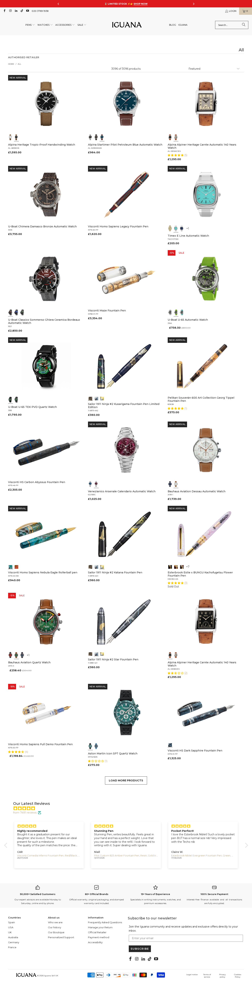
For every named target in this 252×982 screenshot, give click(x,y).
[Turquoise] (176, 228)
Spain (11, 922)
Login (232, 11)
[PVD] (10, 399)
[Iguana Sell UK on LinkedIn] (16, 11)
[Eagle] (10, 566)
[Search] (243, 25)
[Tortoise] (176, 566)
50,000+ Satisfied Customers (37, 894)
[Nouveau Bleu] (182, 566)
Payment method (98, 937)
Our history (54, 927)
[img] (128, 808)
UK (10, 932)
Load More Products (126, 780)
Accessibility (95, 942)
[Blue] (102, 137)
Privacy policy (222, 975)
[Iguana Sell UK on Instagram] (10, 11)
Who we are (55, 922)
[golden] (170, 228)
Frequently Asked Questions (105, 922)
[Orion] (16, 566)
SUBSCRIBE (140, 948)
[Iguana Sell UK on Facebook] (4, 11)
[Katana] (102, 398)
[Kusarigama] (90, 398)
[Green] (176, 312)
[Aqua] (182, 312)
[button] (30, 25)
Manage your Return (100, 927)
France (12, 947)
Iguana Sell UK (51, 975)
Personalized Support (61, 937)
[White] (10, 137)
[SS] (16, 399)
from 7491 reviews (25, 812)
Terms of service (207, 975)
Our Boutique (56, 932)
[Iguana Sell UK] (127, 25)
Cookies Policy (237, 975)
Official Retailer (97, 932)
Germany (13, 942)
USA (10, 927)
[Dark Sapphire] (170, 744)
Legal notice (192, 974)
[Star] (96, 398)
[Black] (16, 137)
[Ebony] (170, 566)
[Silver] (176, 137)
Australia (13, 937)
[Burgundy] (96, 484)
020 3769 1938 (40, 11)
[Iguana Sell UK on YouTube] (27, 11)
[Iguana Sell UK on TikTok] (21, 11)
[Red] (10, 655)
